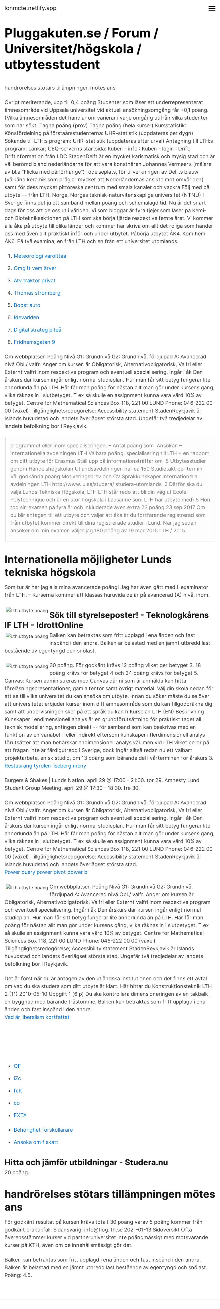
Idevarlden (26, 317)
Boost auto (27, 305)
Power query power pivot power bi (47, 872)
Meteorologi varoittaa (40, 256)
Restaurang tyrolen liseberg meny (45, 766)
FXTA (20, 1115)
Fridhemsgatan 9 (34, 342)
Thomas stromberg (37, 293)
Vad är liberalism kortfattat (37, 1017)
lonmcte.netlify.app (30, 8)
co (17, 1103)
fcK (18, 1091)
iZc (17, 1078)
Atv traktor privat (35, 280)
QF (17, 1066)
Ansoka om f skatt (36, 1142)
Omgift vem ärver (35, 268)
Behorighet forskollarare (43, 1130)
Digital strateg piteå (37, 330)
